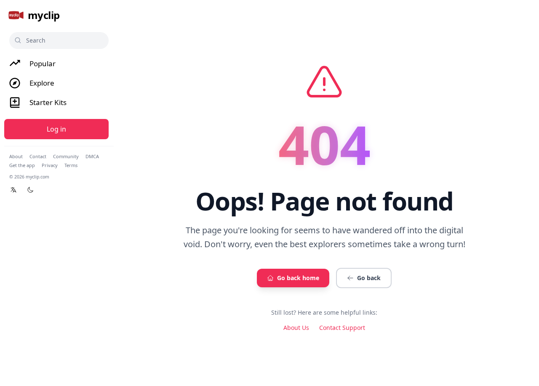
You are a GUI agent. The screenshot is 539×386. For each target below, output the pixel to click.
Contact (37, 156)
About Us (296, 328)
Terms (70, 165)
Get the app (22, 165)
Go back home (298, 278)
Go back (369, 278)
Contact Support (342, 328)
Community (66, 156)
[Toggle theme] (30, 190)
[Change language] (13, 190)
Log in (56, 129)
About (16, 156)
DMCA (92, 156)
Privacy (50, 165)
